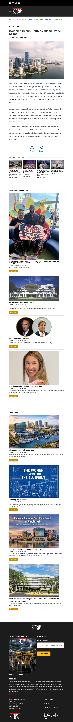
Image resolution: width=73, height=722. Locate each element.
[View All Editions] (22, 655)
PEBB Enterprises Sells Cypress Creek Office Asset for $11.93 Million (35, 599)
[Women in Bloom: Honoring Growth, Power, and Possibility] (29, 165)
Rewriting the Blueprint (18, 500)
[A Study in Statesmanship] (34, 327)
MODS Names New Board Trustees (22, 302)
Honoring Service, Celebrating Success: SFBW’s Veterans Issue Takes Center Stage (43, 173)
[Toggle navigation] (10, 11)
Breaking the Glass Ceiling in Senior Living (25, 386)
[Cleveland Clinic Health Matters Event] (57, 165)
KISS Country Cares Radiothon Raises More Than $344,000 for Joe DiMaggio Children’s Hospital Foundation (34, 262)
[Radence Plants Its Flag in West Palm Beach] (34, 531)
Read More (13, 271)
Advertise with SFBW (51, 707)
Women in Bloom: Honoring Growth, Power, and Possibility (28, 172)
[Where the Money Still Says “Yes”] (34, 432)
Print (31, 151)
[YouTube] (19, 3)
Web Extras (14, 26)
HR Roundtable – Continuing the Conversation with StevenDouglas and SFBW (15, 173)
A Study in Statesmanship (19, 338)
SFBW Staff (23, 37)
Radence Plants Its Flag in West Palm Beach (26, 549)
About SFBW (48, 700)
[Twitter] (16, 3)
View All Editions (16, 674)
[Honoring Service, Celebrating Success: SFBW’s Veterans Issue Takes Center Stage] (43, 165)
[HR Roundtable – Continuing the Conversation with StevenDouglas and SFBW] (15, 165)
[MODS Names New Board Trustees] (34, 289)
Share (41, 151)
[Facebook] (10, 3)
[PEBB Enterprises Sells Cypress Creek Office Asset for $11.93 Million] (34, 581)
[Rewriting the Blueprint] (34, 482)
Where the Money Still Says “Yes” (22, 450)
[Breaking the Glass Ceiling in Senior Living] (34, 368)
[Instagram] (13, 3)
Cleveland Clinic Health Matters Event (57, 171)
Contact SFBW (49, 703)
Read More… (13, 694)
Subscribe (43, 654)
